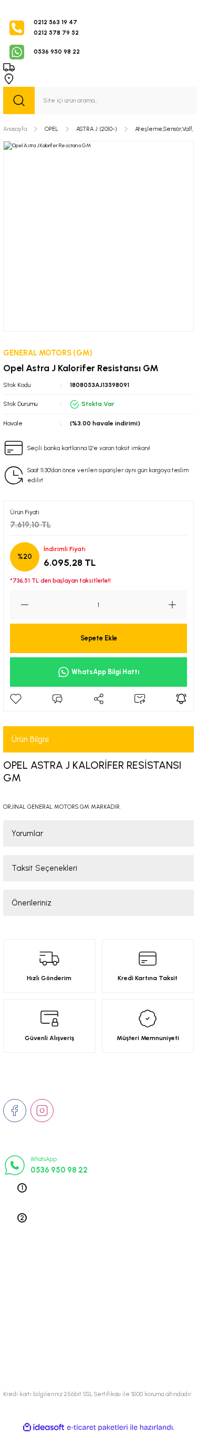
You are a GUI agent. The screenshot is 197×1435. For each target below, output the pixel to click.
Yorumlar (27, 833)
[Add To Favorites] (16, 699)
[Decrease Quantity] (19, 604)
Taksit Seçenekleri (44, 868)
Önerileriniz (31, 903)
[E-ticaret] (97, 1427)
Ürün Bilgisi (30, 739)
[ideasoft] (44, 1427)
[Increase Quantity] (177, 604)
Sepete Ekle (98, 638)
